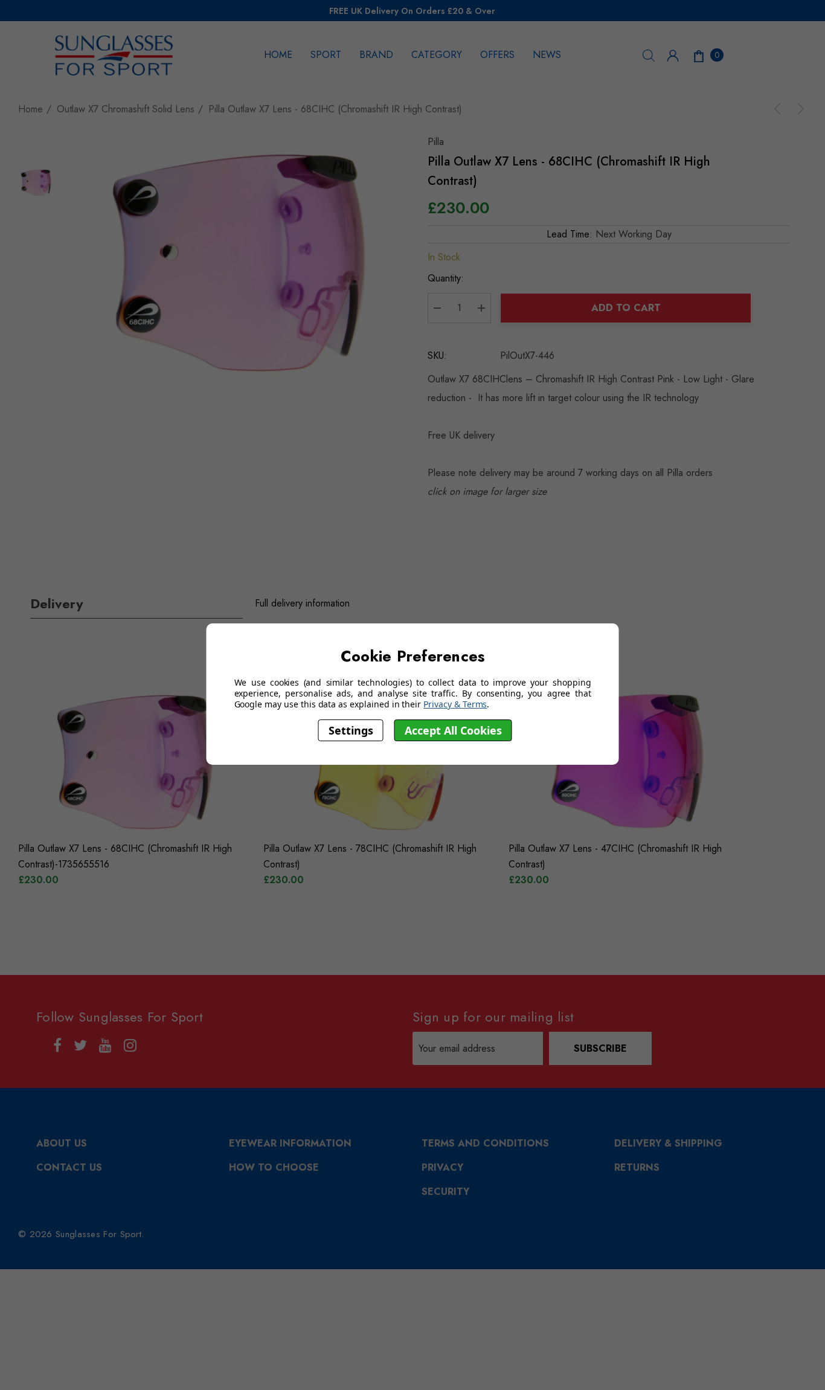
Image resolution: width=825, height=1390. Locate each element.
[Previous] (779, 109)
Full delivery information (302, 603)
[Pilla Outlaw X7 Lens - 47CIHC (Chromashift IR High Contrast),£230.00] (626, 761)
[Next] (798, 109)
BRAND (376, 55)
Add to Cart (626, 308)
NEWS (547, 55)
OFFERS (497, 55)
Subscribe (600, 1048)
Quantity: (446, 278)
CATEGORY (436, 55)
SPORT (325, 55)
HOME (278, 55)
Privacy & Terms (455, 704)
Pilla (436, 142)
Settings (351, 730)
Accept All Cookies (453, 730)
